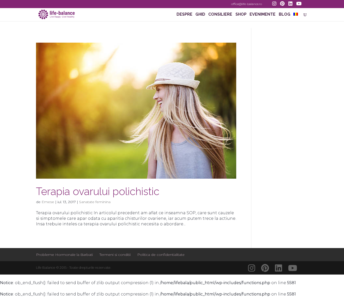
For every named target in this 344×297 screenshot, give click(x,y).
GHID (200, 15)
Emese (48, 202)
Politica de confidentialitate (161, 254)
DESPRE (184, 15)
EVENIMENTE (263, 15)
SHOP (241, 15)
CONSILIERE (220, 15)
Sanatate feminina (95, 202)
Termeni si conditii (115, 254)
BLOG (284, 15)
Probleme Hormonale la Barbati (64, 254)
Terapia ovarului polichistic (97, 191)
